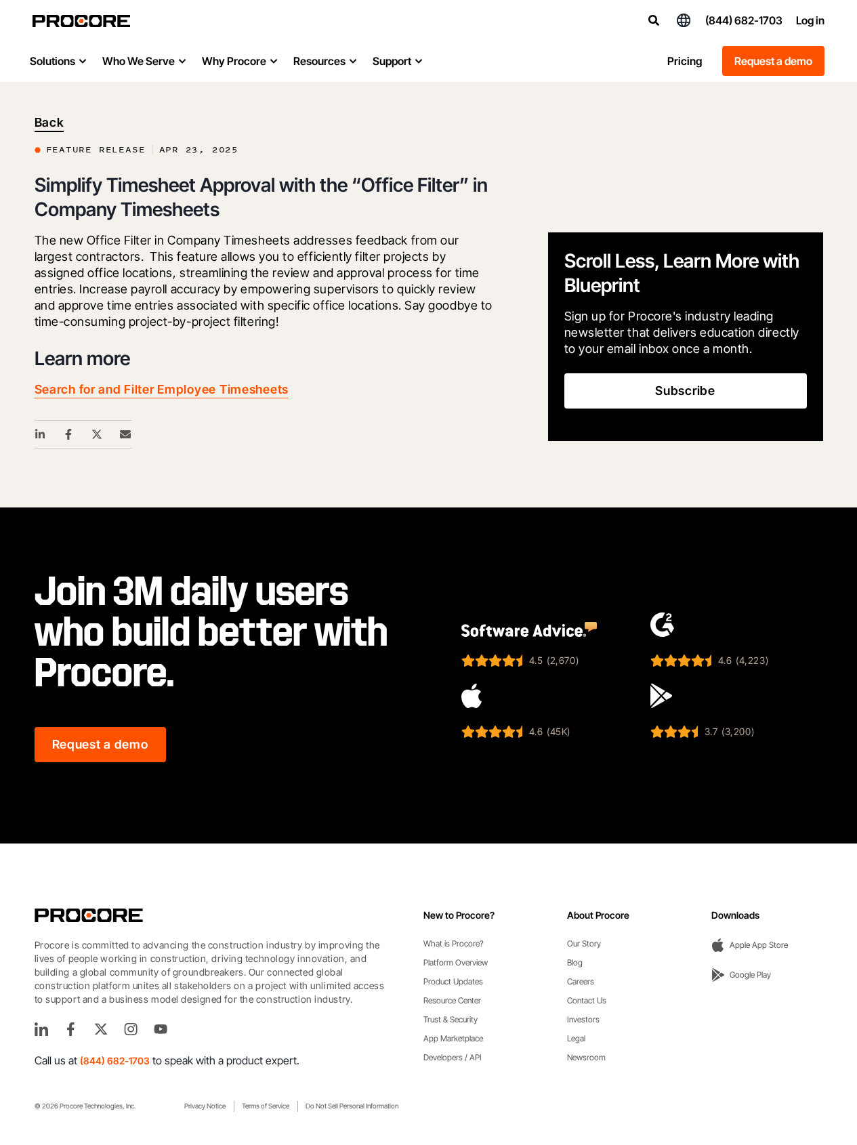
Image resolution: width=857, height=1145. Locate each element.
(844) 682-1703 (743, 20)
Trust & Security (450, 1019)
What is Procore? (453, 943)
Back (49, 122)
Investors (583, 1019)
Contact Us (586, 1000)
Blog (575, 962)
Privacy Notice (205, 1106)
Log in (810, 20)
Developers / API (452, 1057)
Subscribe (685, 390)
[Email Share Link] (126, 434)
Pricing (684, 61)
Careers (580, 981)
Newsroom (586, 1057)
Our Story (584, 943)
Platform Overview (455, 962)
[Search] (654, 20)
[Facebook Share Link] (69, 434)
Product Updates (453, 981)
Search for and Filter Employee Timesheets (162, 389)
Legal (576, 1038)
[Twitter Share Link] (97, 434)
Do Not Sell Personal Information (352, 1106)
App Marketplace (453, 1038)
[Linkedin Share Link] (41, 434)
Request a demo (773, 61)
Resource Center (452, 1000)
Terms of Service (265, 1106)
